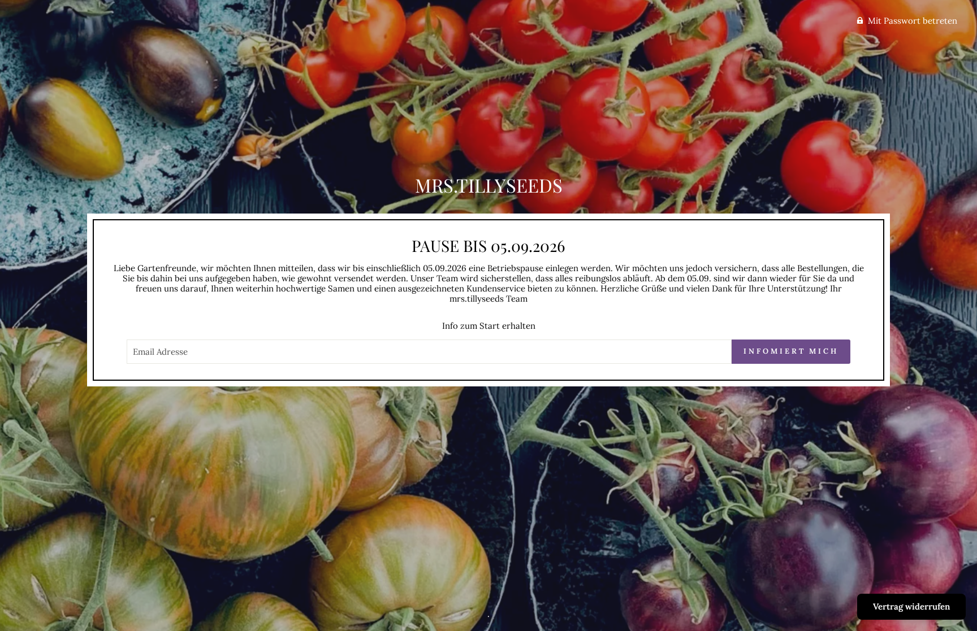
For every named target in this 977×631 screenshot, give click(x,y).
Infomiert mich (790, 351)
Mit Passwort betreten (912, 20)
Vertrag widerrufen (911, 606)
